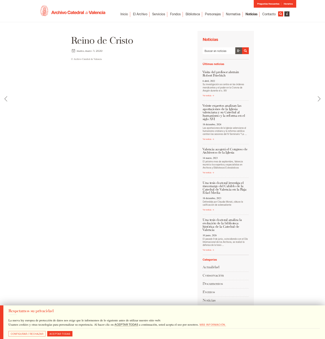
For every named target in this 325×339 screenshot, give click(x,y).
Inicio (124, 14)
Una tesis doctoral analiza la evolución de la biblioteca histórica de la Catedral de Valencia (222, 225)
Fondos (175, 14)
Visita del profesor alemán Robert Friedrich (221, 74)
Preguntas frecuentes (268, 4)
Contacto (269, 14)
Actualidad (211, 267)
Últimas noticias (213, 63)
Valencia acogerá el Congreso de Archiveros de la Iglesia (225, 151)
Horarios (288, 4)
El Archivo (140, 14)
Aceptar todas (59, 334)
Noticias (251, 14)
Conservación (213, 275)
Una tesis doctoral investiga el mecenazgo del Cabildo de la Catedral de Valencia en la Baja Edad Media (224, 188)
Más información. (213, 324)
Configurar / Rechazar (27, 334)
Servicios (158, 14)
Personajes (213, 14)
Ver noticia (207, 95)
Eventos (209, 292)
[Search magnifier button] (245, 50)
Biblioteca (193, 14)
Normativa (233, 14)
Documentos (213, 283)
